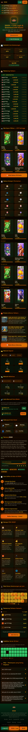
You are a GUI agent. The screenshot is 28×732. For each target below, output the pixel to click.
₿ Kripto (19, 355)
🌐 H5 (20, 2)
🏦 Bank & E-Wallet (6, 381)
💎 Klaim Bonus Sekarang (14, 345)
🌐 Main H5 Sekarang (14, 39)
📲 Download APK (14, 35)
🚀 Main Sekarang (14, 634)
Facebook (19, 722)
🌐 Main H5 (5, 728)
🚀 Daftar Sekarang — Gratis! (14, 516)
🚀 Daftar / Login (14, 728)
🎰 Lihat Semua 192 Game (14, 175)
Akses (24, 408)
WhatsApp (14, 722)
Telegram (9, 722)
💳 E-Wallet (4, 355)
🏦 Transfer (12, 355)
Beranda (6, 719)
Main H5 (10, 719)
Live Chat (22, 719)
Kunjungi (23, 413)
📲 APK (24, 2)
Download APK (16, 719)
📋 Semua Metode (17, 381)
